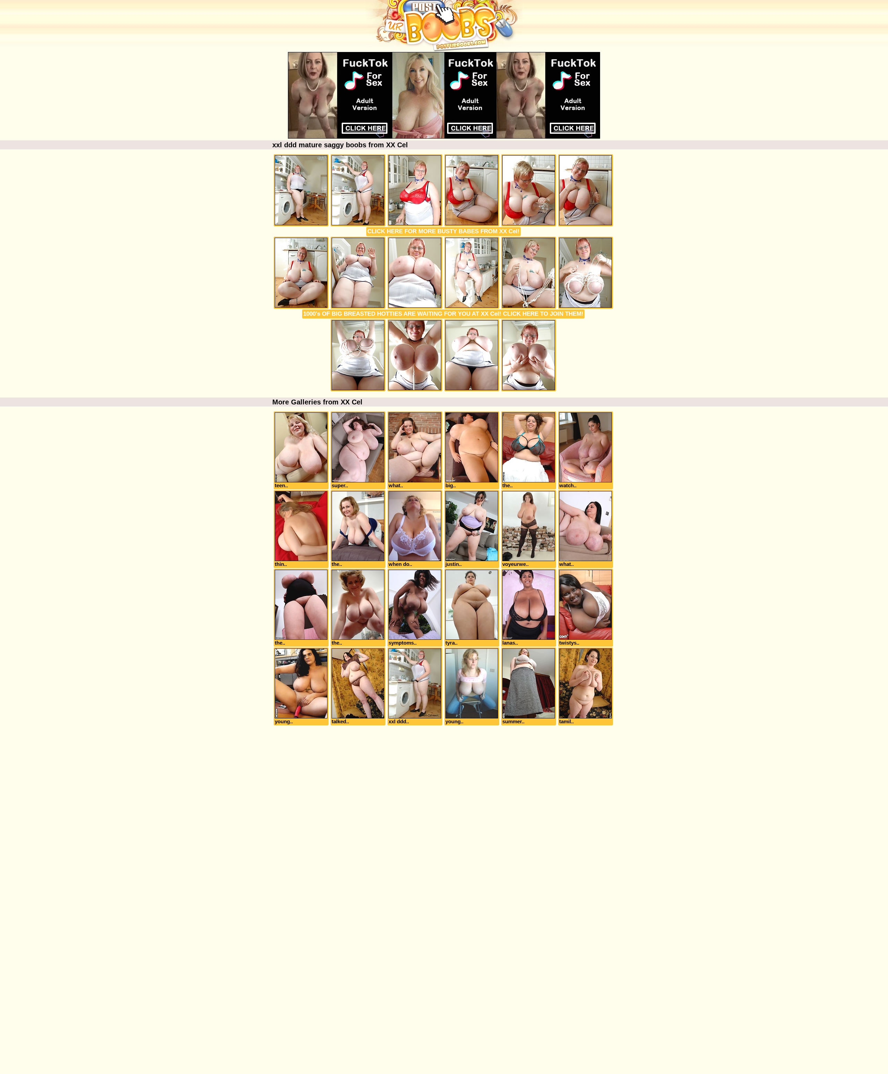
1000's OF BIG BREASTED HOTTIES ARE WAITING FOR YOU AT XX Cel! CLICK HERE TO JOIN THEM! (443, 314)
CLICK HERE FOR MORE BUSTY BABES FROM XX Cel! (443, 231)
